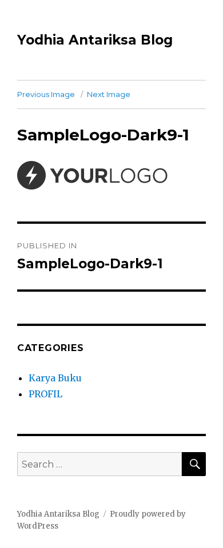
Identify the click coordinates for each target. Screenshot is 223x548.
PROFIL (45, 394)
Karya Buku (55, 378)
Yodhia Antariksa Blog (95, 40)
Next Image (108, 94)
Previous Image (46, 94)
